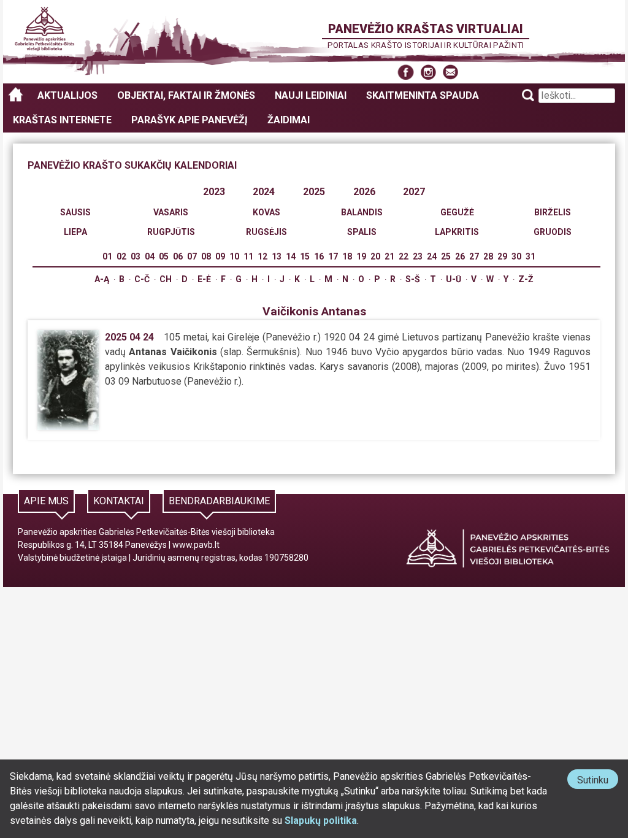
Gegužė (457, 212)
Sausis (75, 212)
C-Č (142, 279)
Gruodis (553, 232)
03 (135, 256)
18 (347, 256)
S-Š (412, 279)
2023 (214, 192)
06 (178, 256)
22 (403, 256)
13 (276, 256)
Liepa (75, 232)
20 (375, 256)
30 (516, 256)
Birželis (552, 212)
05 (164, 256)
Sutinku (597, 781)
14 (291, 256)
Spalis (362, 232)
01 (107, 256)
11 (248, 256)
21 (389, 256)
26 (460, 256)
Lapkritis (457, 232)
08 (206, 256)
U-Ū (453, 279)
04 (150, 256)
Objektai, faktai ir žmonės (186, 95)
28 (488, 256)
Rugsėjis (266, 232)
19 (361, 256)
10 (234, 256)
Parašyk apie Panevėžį (189, 120)
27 (474, 256)
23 (418, 256)
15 (305, 256)
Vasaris (170, 212)
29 (502, 256)
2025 (314, 192)
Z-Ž (526, 279)
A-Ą (101, 279)
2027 (414, 192)
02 (121, 256)
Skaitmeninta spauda (422, 95)
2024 (264, 192)
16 (319, 256)
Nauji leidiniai (311, 95)
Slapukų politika (321, 820)
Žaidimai (288, 120)
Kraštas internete (62, 120)
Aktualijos (67, 95)
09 (220, 256)
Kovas (266, 212)
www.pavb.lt (196, 545)
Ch (165, 279)
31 (530, 256)
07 (192, 256)
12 (262, 256)
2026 (364, 192)
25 (446, 256)
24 (432, 256)
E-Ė (204, 279)
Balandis (362, 212)
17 (333, 256)
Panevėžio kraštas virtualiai (425, 28)
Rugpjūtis (171, 232)
